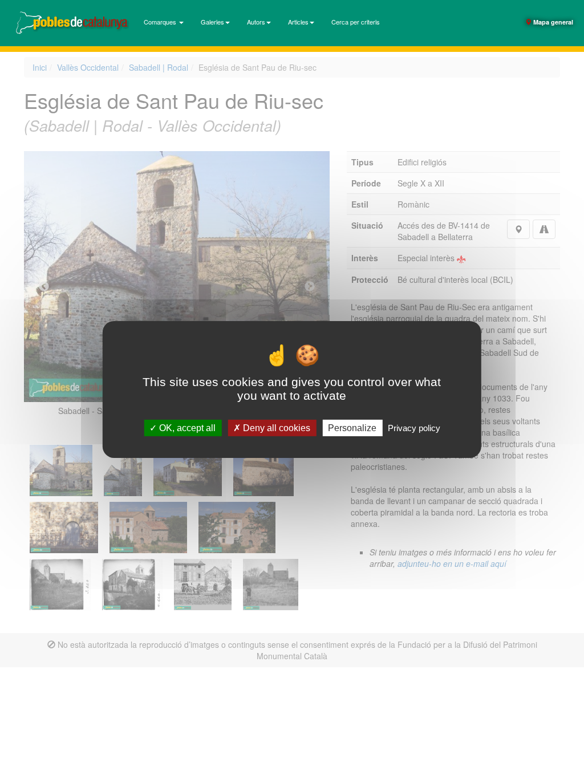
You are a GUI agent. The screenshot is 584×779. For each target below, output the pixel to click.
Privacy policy (414, 428)
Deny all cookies (275, 428)
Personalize (352, 428)
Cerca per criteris (355, 21)
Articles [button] (298, 21)
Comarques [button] (161, 21)
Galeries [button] (212, 21)
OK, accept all (186, 428)
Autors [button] (256, 21)
